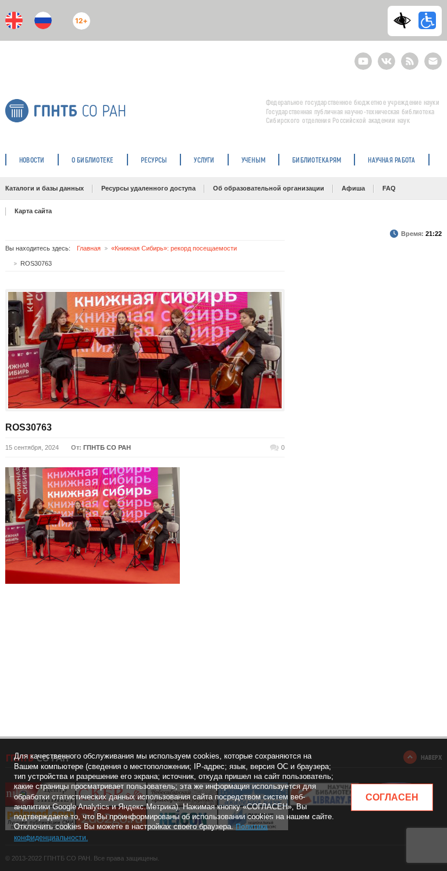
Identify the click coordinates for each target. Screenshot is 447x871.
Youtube (363, 56)
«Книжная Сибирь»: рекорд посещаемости (174, 248)
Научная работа (391, 160)
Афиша (353, 188)
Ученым (253, 160)
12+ (79, 16)
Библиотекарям (316, 160)
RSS (408, 56)
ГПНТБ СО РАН (107, 447)
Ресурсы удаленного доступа (148, 188)
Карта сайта (33, 210)
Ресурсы (154, 160)
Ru (43, 20)
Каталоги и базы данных (44, 188)
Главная (89, 248)
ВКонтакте (386, 56)
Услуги (204, 160)
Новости (32, 160)
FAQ (389, 188)
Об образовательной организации (268, 188)
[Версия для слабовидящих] (405, 20)
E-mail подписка (433, 61)
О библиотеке (93, 160)
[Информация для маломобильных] (427, 20)
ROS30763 (28, 427)
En (14, 20)
